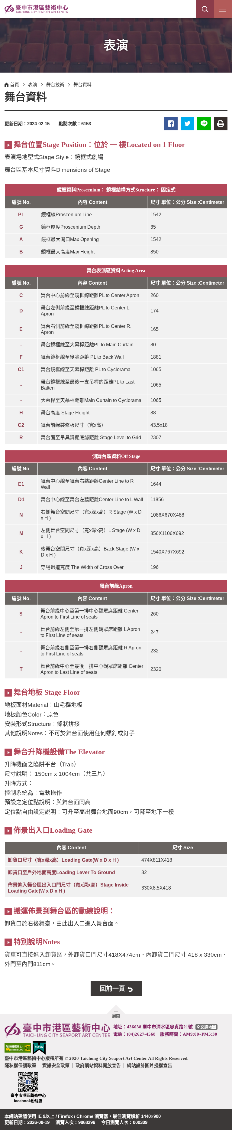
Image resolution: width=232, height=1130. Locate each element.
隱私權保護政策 (20, 1065)
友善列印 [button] (220, 123)
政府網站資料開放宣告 (98, 1065)
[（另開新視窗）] (39, 1047)
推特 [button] (187, 123)
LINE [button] (204, 123)
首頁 (14, 84)
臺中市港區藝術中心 (36, 9)
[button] (205, 9)
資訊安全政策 (55, 1065)
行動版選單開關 (223, 9)
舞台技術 (55, 84)
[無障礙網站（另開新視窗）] (18, 1047)
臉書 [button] (171, 123)
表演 (32, 84)
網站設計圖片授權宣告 (149, 1065)
